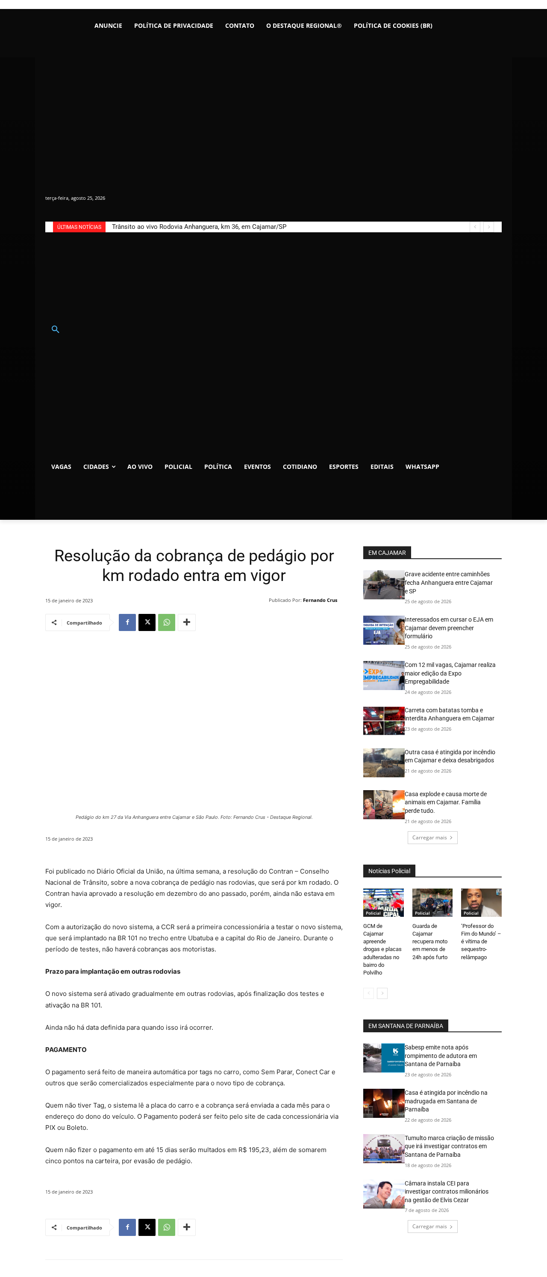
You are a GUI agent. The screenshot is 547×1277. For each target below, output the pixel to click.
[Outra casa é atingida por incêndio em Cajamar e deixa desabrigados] (384, 762)
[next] (488, 227)
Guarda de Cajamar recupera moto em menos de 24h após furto (429, 941)
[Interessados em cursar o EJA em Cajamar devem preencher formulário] (384, 630)
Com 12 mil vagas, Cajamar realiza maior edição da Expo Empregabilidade (450, 673)
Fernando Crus (320, 600)
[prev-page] (368, 993)
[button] (55, 330)
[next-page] (382, 993)
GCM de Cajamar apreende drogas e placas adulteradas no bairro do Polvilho (382, 949)
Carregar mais (429, 837)
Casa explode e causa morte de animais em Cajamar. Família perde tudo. (446, 802)
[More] (187, 622)
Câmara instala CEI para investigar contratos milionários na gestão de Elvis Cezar (446, 1191)
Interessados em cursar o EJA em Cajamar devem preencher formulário (449, 628)
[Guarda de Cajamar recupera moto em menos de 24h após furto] (432, 903)
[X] (147, 622)
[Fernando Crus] (263, 600)
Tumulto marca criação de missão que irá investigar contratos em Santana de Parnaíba (449, 1146)
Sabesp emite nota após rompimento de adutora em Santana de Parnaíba (441, 1055)
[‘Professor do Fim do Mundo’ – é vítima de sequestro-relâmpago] (481, 903)
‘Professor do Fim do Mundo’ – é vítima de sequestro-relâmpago (481, 941)
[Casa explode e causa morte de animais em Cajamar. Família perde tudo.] (384, 804)
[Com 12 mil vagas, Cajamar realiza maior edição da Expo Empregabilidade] (384, 675)
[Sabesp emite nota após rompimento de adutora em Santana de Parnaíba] (384, 1058)
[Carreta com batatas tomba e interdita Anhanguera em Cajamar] (384, 720)
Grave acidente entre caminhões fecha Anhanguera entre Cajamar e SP (449, 582)
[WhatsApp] (166, 622)
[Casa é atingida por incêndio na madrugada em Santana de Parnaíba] (384, 1103)
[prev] (475, 227)
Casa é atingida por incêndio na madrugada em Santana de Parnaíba (446, 1101)
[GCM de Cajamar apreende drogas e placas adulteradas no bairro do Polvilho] (383, 903)
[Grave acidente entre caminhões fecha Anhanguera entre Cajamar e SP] (384, 584)
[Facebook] (127, 622)
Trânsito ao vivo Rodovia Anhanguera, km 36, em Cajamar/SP (199, 227)
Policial (373, 913)
